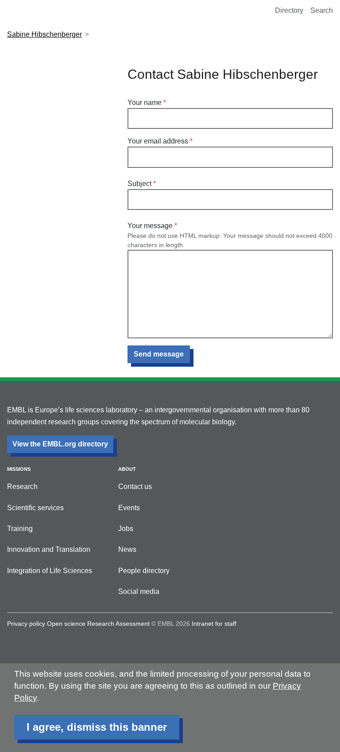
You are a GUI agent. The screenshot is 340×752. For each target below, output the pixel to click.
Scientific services (35, 508)
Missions (19, 469)
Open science (66, 623)
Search (321, 10)
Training (20, 528)
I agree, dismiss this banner (97, 727)
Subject (139, 183)
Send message (159, 354)
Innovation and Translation (48, 549)
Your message (150, 225)
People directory (144, 570)
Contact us (135, 486)
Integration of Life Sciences (49, 570)
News (127, 549)
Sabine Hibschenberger (44, 34)
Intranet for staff (214, 623)
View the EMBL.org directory (60, 444)
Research (22, 486)
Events (129, 508)
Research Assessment (118, 623)
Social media (138, 591)
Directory (289, 10)
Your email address (158, 141)
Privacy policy (26, 623)
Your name (145, 102)
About (127, 469)
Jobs (125, 528)
